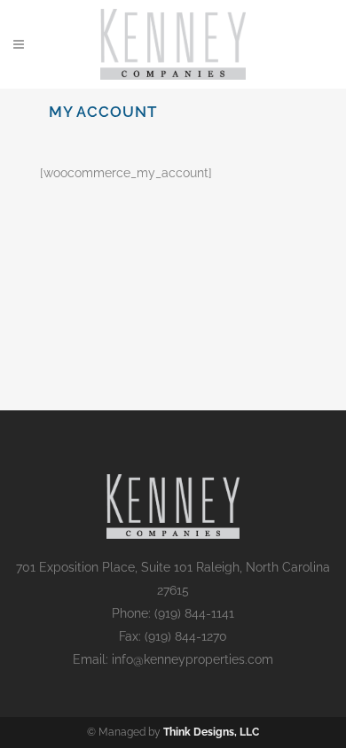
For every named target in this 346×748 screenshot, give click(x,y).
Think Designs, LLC (211, 732)
